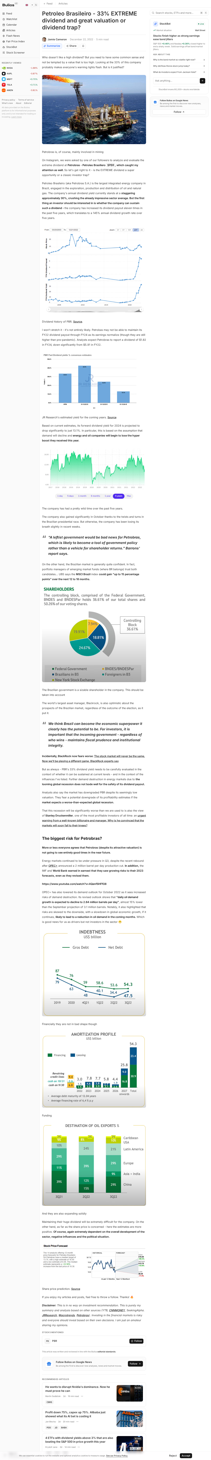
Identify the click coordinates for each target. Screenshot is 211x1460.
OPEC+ (53, 865)
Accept (186, 1455)
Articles (63, 3)
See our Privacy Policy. (117, 1455)
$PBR (110, 165)
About (18, 103)
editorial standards (106, 1351)
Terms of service (26, 100)
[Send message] (202, 81)
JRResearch (49, 1315)
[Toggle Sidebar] (39, 730)
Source (77, 321)
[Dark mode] (34, 5)
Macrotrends (67, 1315)
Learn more (16, 117)
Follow (138, 1340)
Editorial (28, 103)
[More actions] (82, 1396)
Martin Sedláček (53, 1396)
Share (72, 45)
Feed (49, 3)
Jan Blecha (50, 1421)
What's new (7, 103)
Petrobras (83, 1315)
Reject (173, 1455)
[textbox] (176, 80)
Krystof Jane (51, 1447)
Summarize (53, 45)
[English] (27, 5)
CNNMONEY (117, 1310)
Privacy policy (8, 100)
